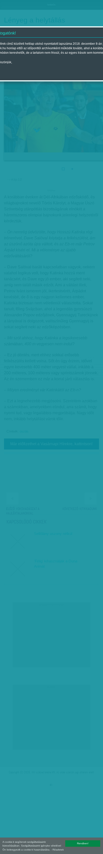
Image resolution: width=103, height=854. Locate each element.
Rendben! (82, 843)
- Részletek (57, 849)
